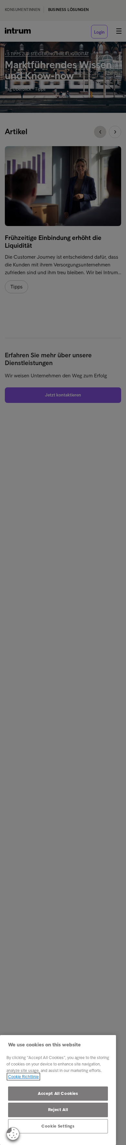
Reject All (58, 1109)
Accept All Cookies (58, 1093)
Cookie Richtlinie (23, 1076)
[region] (58, 1090)
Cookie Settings (58, 1126)
